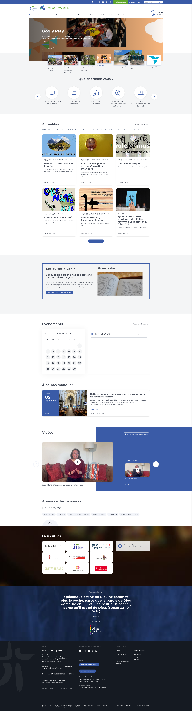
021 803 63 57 (63, 659)
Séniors (85, 130)
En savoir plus (48, 48)
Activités (70, 15)
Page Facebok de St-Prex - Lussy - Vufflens (92, 679)
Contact (125, 15)
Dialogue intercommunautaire (126, 130)
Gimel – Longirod (49, 514)
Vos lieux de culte (120, 2)
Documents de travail (101, 705)
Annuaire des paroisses (48, 707)
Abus (138, 2)
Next (154, 97)
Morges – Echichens (99, 514)
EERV (44, 130)
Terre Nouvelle (94, 130)
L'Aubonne (61, 514)
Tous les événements (141, 324)
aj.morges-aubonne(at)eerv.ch (54, 682)
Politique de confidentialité (73, 705)
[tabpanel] (96, 39)
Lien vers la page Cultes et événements (60, 292)
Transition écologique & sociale (71, 130)
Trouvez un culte (160, 13)
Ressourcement (44, 15)
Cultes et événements (110, 15)
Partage (59, 15)
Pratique (82, 15)
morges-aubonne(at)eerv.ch (53, 661)
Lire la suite (96, 616)
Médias (63, 705)
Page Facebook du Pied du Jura (88, 681)
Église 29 (132, 2)
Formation (104, 130)
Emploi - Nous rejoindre (62, 707)
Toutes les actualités (142, 124)
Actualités (94, 15)
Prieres (118, 650)
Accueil (32, 15)
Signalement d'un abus (88, 705)
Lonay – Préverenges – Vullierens (79, 514)
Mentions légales (54, 705)
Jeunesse (141, 130)
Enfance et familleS (53, 130)
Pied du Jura (113, 514)
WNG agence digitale (144, 705)
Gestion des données (81, 707)
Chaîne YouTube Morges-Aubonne (137, 434)
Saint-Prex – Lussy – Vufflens (129, 514)
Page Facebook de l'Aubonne (88, 677)
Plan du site (45, 705)
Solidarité (112, 130)
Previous (38, 97)
